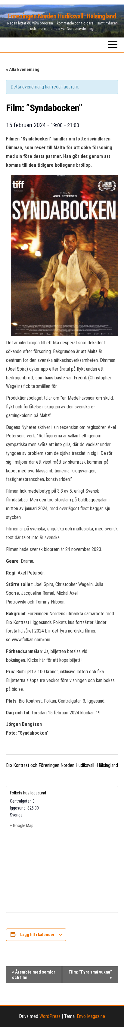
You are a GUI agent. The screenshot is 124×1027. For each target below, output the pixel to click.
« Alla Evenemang (22, 69)
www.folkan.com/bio (31, 639)
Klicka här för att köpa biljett (53, 660)
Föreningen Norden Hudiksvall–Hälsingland (62, 16)
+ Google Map (21, 825)
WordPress (49, 1016)
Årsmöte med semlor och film (33, 974)
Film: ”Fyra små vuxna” (90, 974)
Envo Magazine (91, 1016)
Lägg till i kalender (37, 934)
